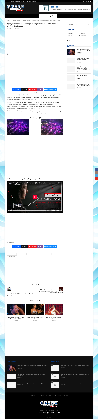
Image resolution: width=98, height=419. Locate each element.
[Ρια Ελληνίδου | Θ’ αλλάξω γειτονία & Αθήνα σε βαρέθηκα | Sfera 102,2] (35, 309)
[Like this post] (32, 284)
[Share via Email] (38, 284)
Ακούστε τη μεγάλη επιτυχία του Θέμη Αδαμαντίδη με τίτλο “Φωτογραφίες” (75, 375)
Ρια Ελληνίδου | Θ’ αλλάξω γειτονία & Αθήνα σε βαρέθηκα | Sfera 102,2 (83, 60)
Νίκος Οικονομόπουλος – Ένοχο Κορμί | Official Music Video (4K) (83, 51)
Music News (43, 254)
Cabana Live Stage (22, 254)
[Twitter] (85, 1)
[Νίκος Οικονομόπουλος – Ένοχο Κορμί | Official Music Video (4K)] (16, 309)
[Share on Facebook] (33, 284)
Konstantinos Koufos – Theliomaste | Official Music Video (24, 1)
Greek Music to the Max (33, 254)
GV (11, 28)
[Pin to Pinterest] (36, 284)
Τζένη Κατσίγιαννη (12, 256)
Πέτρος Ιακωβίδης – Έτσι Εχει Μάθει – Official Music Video (84, 85)
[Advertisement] (35, 41)
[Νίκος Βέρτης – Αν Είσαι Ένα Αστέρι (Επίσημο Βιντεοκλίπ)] (55, 368)
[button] (8, 1)
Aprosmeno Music (16, 20)
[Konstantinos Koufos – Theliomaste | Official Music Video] (71, 78)
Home (8, 20)
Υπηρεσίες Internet (42, 412)
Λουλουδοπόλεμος (56, 254)
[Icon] (55, 376)
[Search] (90, 16)
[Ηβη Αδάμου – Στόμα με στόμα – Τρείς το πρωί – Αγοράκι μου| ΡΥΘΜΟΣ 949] (54, 309)
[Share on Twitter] (35, 284)
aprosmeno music (12, 254)
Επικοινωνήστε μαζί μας (48, 16)
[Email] (90, 1)
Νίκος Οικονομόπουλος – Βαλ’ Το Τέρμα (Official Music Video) (76, 383)
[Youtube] (88, 1)
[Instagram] (86, 1)
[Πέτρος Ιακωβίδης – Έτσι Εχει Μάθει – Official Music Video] (71, 86)
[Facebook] (83, 1)
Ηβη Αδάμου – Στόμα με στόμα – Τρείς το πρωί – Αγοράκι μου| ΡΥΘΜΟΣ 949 (83, 68)
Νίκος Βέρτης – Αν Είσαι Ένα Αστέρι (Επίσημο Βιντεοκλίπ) (75, 365)
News (49, 254)
